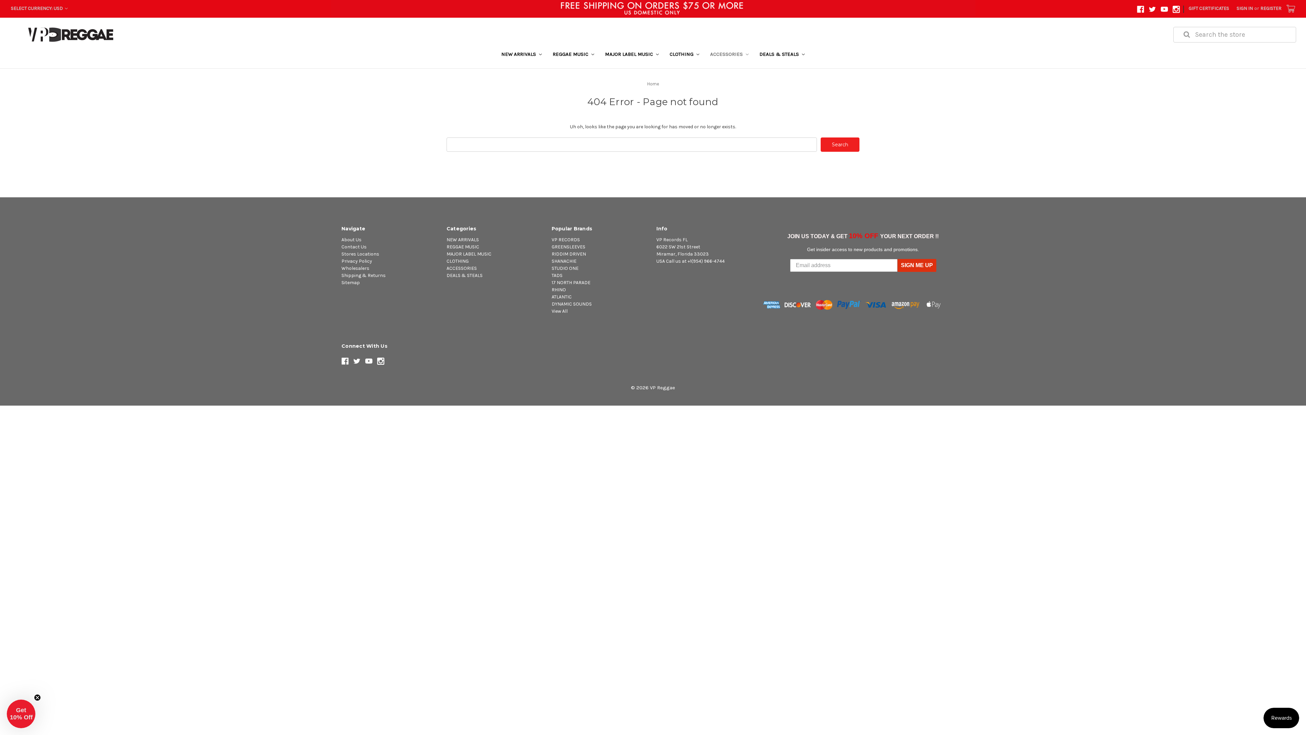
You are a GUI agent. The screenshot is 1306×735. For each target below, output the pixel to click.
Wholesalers (355, 268)
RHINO (559, 290)
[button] (21, 714)
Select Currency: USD (37, 8)
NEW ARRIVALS (519, 54)
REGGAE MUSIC (571, 54)
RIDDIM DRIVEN (569, 254)
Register (1271, 8)
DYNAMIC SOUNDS (572, 304)
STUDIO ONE (565, 268)
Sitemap (350, 282)
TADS (557, 275)
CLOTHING (682, 54)
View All (560, 311)
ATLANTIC (562, 297)
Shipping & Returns (363, 275)
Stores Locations (360, 254)
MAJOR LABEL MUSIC (629, 54)
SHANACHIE (564, 261)
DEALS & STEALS (779, 54)
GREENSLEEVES (568, 247)
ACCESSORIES (727, 54)
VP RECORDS (566, 240)
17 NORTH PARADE (571, 282)
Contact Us (354, 247)
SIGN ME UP (917, 265)
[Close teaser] (37, 697)
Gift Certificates (1209, 8)
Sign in (1245, 8)
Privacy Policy (356, 261)
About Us (351, 240)
